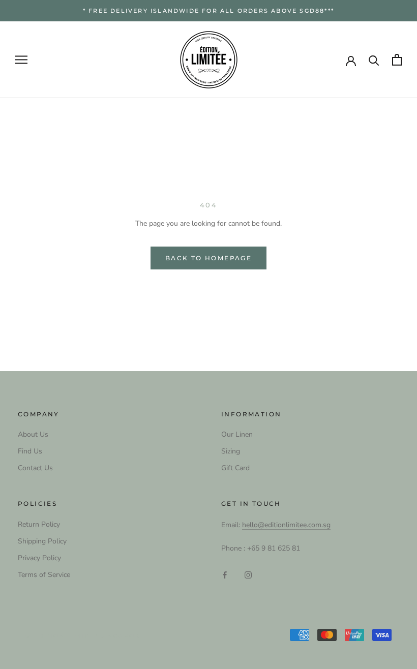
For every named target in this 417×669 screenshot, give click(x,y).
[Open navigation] (21, 59)
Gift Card (235, 468)
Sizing (230, 451)
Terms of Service (44, 575)
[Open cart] (397, 60)
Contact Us (35, 468)
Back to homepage (208, 258)
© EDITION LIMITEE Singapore (84, 636)
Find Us (30, 451)
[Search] (374, 59)
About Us (33, 434)
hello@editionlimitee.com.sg (286, 525)
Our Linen (237, 434)
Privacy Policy (39, 558)
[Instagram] (248, 574)
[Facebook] (224, 574)
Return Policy (39, 524)
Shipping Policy (42, 541)
